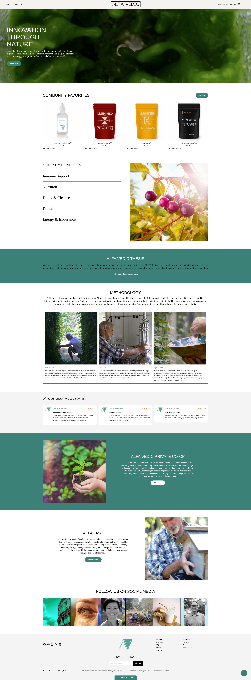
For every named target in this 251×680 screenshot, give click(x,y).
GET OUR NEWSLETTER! (125, 678)
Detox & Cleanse (56, 197)
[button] (207, 402)
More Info (158, 483)
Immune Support (56, 176)
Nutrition (50, 187)
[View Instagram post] (56, 612)
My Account (159, 650)
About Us (18, 4)
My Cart (158, 647)
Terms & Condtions (49, 671)
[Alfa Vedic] (126, 4)
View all (202, 95)
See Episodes (93, 559)
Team (184, 645)
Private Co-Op (187, 647)
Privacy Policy (62, 671)
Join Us (138, 663)
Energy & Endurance (59, 219)
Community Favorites (66, 95)
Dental (48, 208)
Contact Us (159, 642)
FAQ (157, 645)
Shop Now (14, 63)
